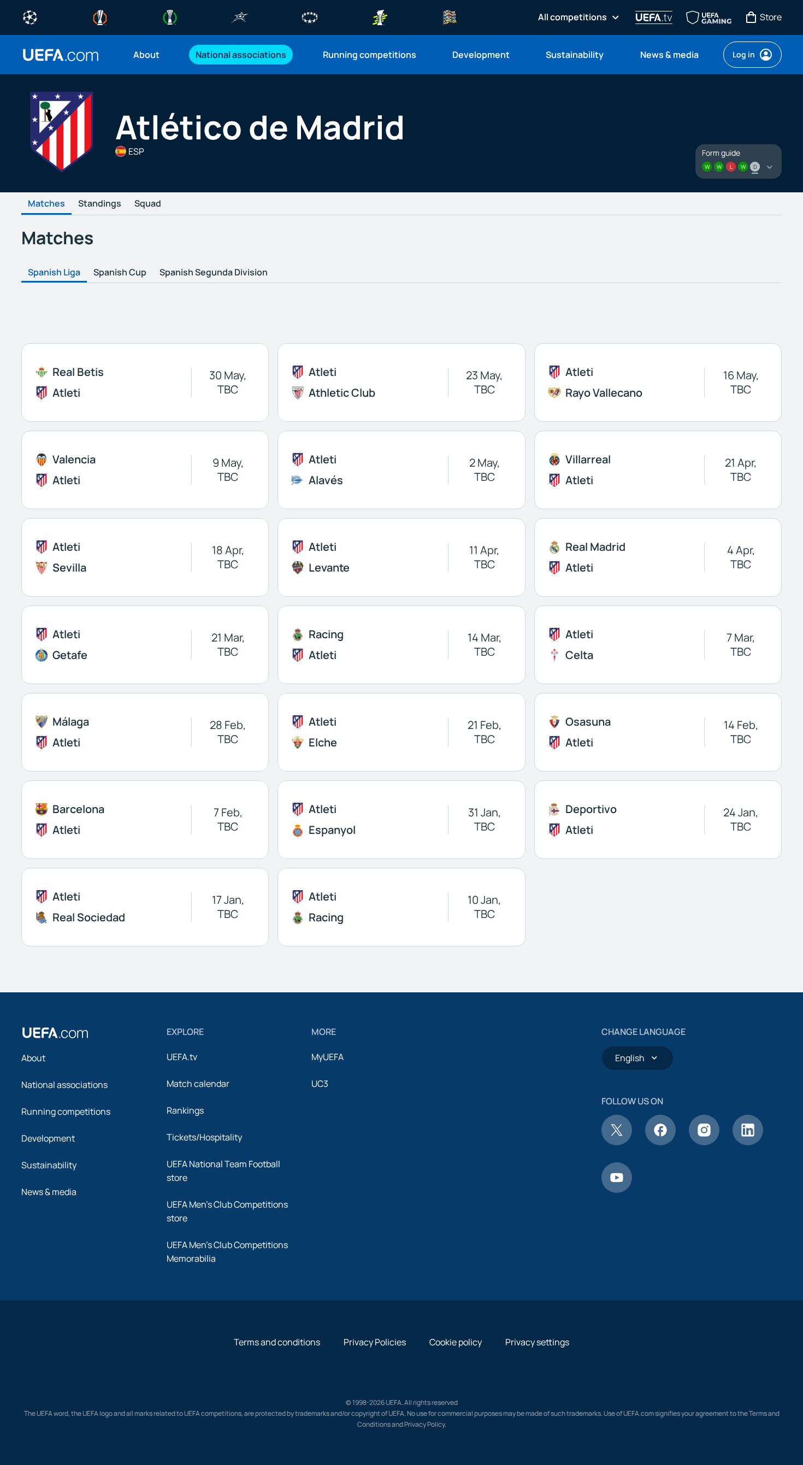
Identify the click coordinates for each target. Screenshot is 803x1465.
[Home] (55, 1032)
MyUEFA (327, 1057)
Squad (147, 204)
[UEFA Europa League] (100, 16)
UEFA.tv (182, 1057)
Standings (99, 204)
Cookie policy (455, 1342)
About (33, 1058)
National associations (64, 1085)
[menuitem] (150, 54)
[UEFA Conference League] (170, 16)
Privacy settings (537, 1342)
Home (60, 55)
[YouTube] (616, 1190)
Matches (46, 204)
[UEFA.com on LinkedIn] (748, 1142)
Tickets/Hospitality (204, 1137)
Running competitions (65, 1111)
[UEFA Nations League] (449, 16)
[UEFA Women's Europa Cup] (379, 16)
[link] (146, 54)
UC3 (319, 1084)
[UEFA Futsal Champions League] (240, 16)
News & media (48, 1192)
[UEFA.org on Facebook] (660, 1142)
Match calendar (198, 1084)
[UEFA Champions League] (30, 16)
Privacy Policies (375, 1342)
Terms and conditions (277, 1342)
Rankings (185, 1110)
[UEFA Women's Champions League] (309, 16)
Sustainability (48, 1165)
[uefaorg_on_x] (616, 1142)
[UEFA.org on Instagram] (704, 1142)
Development (48, 1138)
